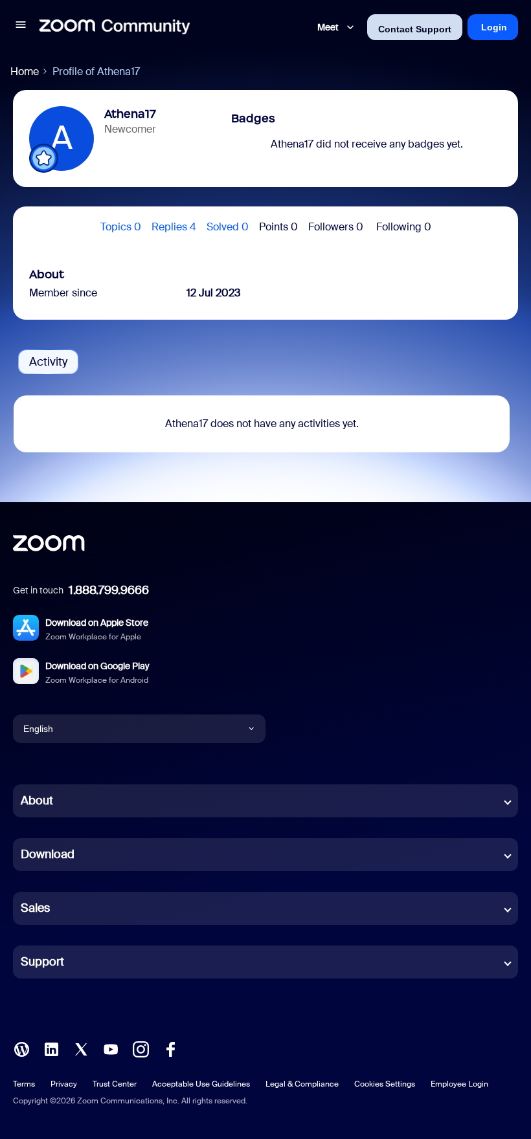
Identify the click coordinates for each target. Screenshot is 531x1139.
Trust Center (115, 1084)
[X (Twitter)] (81, 1048)
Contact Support (414, 29)
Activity (48, 362)
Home (24, 71)
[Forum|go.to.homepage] (114, 27)
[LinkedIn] (51, 1048)
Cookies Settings (384, 1084)
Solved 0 (228, 227)
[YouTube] (110, 1048)
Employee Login (459, 1084)
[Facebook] (170, 1048)
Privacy (64, 1084)
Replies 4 (174, 227)
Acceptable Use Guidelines (201, 1084)
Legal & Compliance (302, 1084)
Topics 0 (120, 227)
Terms (24, 1084)
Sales (35, 908)
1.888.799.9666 (109, 590)
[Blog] (21, 1048)
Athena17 (130, 114)
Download (47, 854)
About (37, 800)
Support (42, 961)
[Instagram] (140, 1048)
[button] (20, 27)
